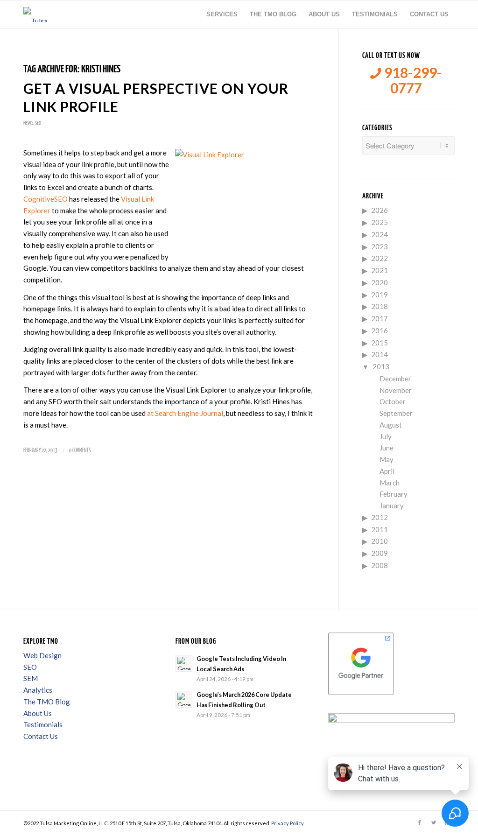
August (391, 425)
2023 (379, 246)
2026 (379, 210)
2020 (379, 282)
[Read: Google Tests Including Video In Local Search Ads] (184, 663)
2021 (379, 270)
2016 (379, 330)
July (386, 436)
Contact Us (40, 736)
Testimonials (43, 724)
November (396, 390)
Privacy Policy (287, 823)
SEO (38, 123)
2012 (379, 517)
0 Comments (80, 450)
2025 (379, 222)
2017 (379, 318)
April (387, 471)
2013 (381, 366)
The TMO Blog (46, 701)
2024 (379, 234)
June (387, 447)
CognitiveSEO (45, 199)
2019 (379, 294)
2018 (379, 306)
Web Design (42, 655)
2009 (379, 553)
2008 (379, 565)
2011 (379, 529)
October (393, 401)
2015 (379, 342)
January (392, 505)
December (395, 378)
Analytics (37, 690)
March (390, 482)
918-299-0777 (411, 80)
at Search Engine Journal (185, 413)
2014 (379, 354)
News (28, 123)
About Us (37, 713)
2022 (379, 258)
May (387, 459)
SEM (30, 678)
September (396, 413)
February (394, 494)
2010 (379, 541)
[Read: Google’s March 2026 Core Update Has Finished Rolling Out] (184, 699)
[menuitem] (222, 14)
